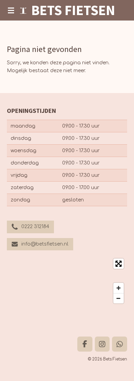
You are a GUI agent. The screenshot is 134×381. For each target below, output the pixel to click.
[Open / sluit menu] (11, 10)
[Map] (67, 281)
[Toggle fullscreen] (118, 264)
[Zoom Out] (118, 298)
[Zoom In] (118, 288)
